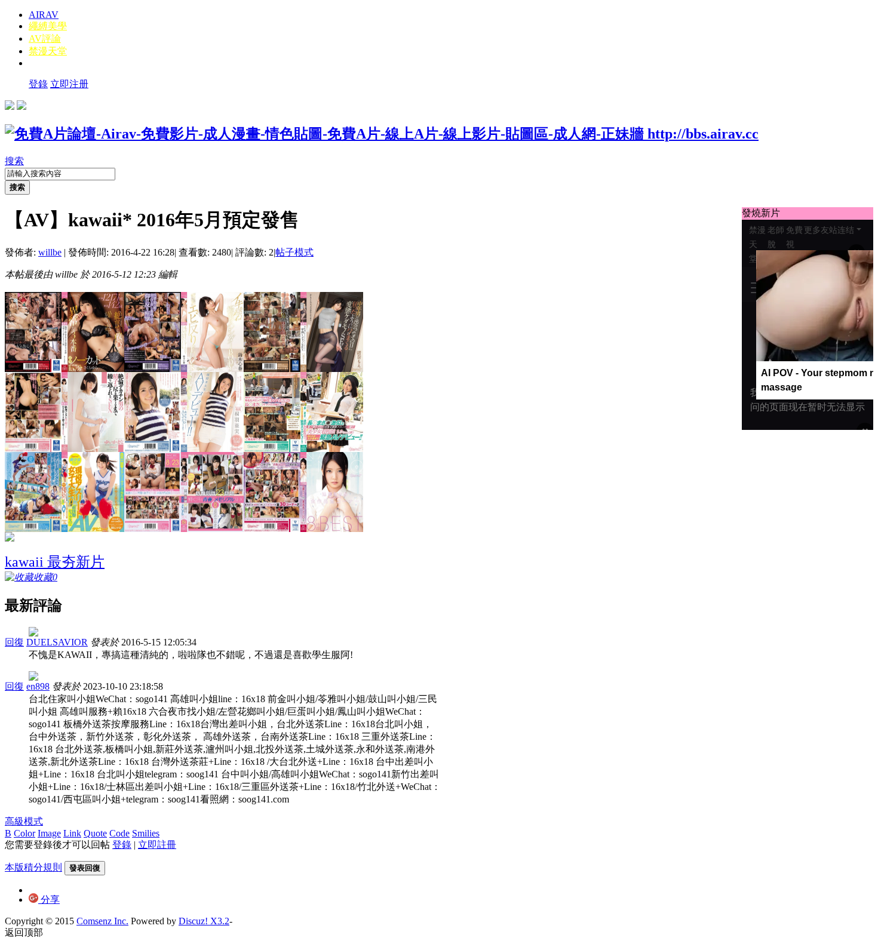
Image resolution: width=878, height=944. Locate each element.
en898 (38, 686)
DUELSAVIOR (57, 642)
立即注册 (69, 84)
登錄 (38, 84)
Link (72, 833)
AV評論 (45, 38)
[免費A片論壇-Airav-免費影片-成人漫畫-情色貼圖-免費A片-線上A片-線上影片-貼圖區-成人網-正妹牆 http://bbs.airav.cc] (382, 134)
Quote (95, 833)
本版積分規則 (33, 867)
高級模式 (24, 821)
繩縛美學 (48, 26)
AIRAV (44, 15)
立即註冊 (157, 845)
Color (24, 833)
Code (119, 833)
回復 (14, 642)
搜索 (14, 161)
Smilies (145, 833)
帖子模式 (294, 252)
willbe (50, 252)
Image (49, 833)
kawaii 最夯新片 (55, 562)
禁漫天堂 (48, 51)
